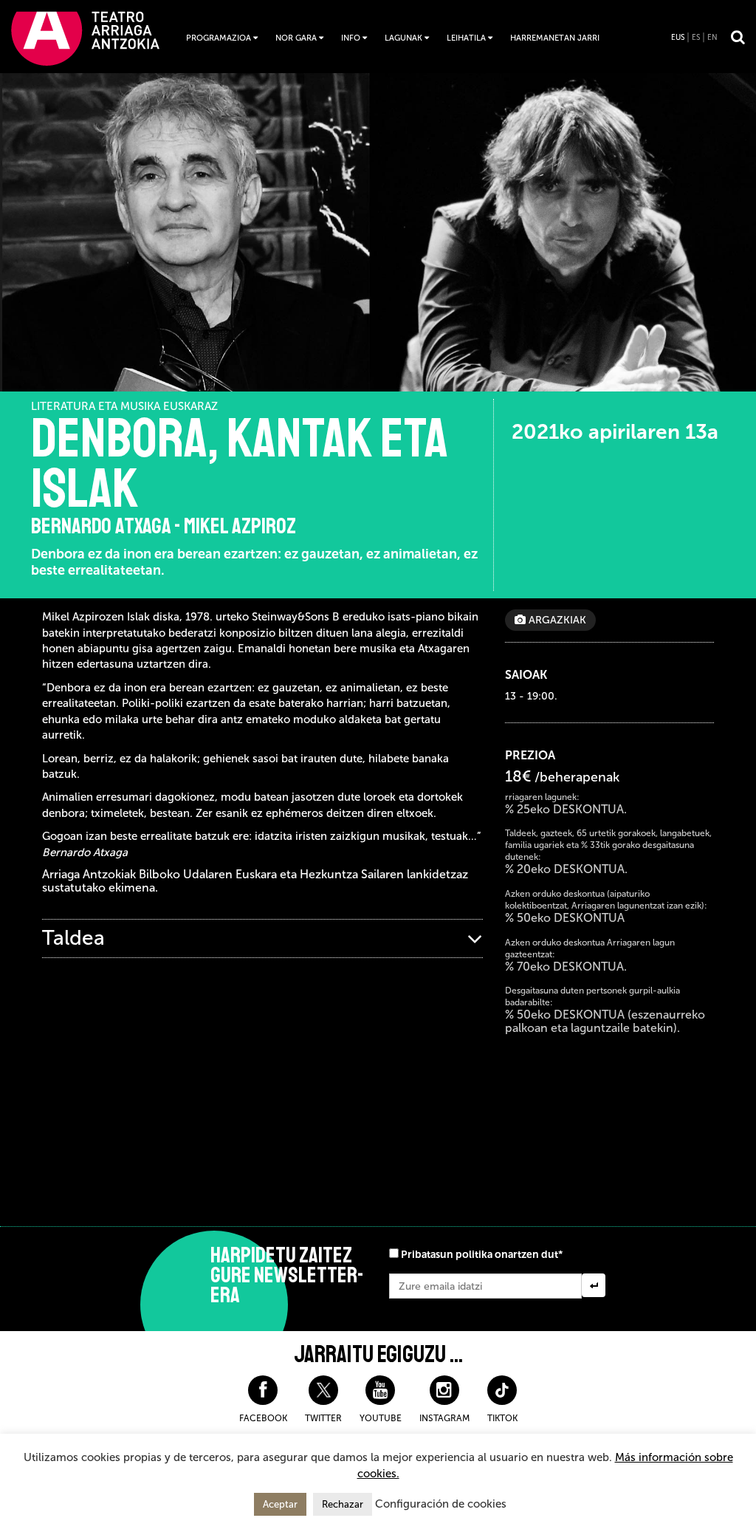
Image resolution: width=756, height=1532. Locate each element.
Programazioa (218, 38)
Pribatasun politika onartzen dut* (482, 1254)
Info (350, 38)
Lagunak (403, 38)
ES (696, 37)
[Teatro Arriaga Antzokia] (85, 38)
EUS (677, 37)
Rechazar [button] (342, 1504)
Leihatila (466, 38)
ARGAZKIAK (556, 620)
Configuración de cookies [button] (440, 1504)
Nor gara (296, 38)
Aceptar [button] (280, 1504)
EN (712, 37)
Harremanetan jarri (554, 38)
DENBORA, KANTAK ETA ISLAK (240, 464)
